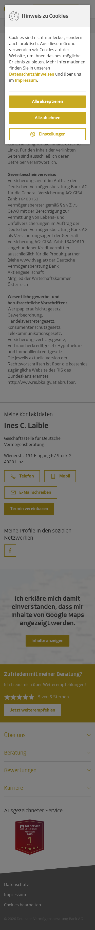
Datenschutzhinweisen (31, 74)
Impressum (26, 80)
